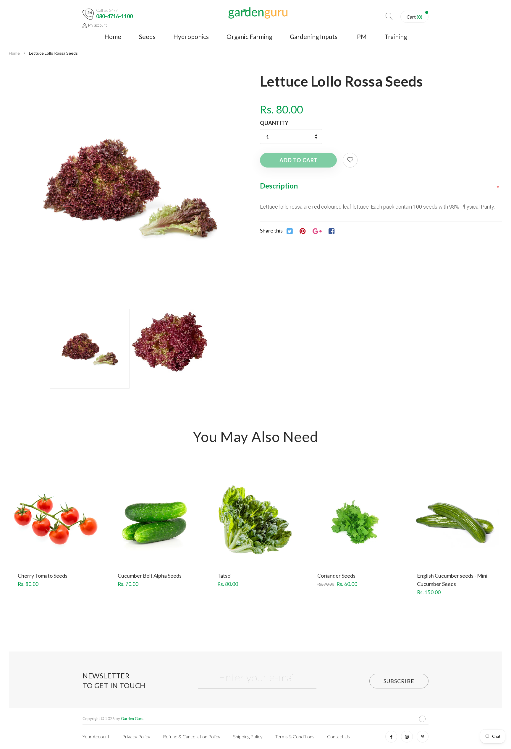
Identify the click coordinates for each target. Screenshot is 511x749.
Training (395, 36)
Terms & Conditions (294, 736)
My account (97, 25)
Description (279, 185)
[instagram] (407, 736)
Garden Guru (132, 718)
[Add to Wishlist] (350, 160)
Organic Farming (249, 36)
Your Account (96, 736)
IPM (361, 36)
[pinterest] (422, 736)
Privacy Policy (136, 736)
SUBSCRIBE (399, 681)
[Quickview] (77, 531)
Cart (414, 17)
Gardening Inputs (313, 36)
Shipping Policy (248, 736)
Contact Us (338, 736)
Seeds (147, 36)
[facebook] (391, 736)
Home (112, 36)
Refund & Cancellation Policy (191, 736)
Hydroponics (191, 36)
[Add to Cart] (34, 531)
